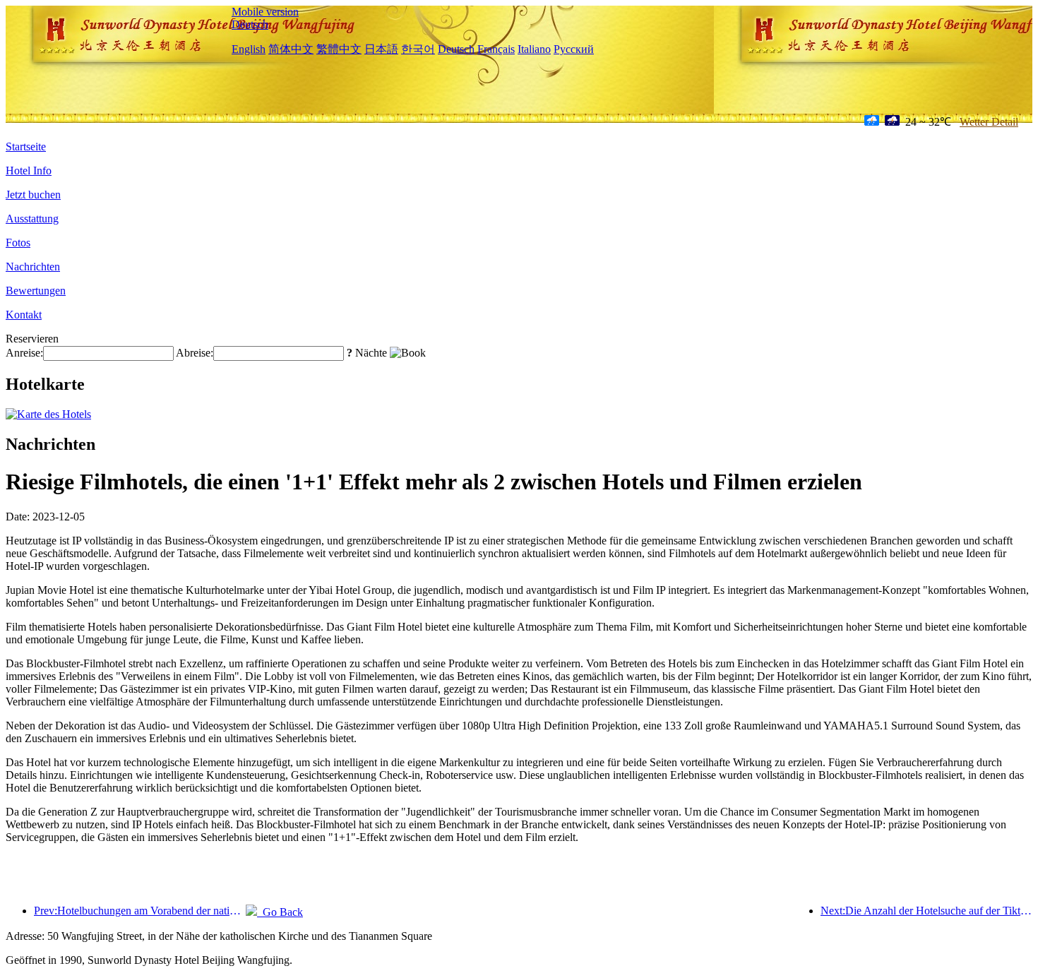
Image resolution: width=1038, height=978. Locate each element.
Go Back (280, 912)
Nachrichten (33, 267)
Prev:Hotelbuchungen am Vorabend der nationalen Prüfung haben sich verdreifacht (140, 911)
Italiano (534, 49)
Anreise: (24, 353)
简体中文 (291, 49)
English (249, 49)
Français (496, 49)
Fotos (18, 243)
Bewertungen (36, 291)
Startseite (26, 147)
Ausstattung (32, 219)
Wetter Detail (989, 122)
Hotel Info (29, 171)
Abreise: (194, 353)
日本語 (381, 49)
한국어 (418, 49)
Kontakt (24, 315)
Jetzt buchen (33, 195)
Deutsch (250, 24)
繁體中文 (339, 49)
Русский (574, 49)
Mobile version (265, 12)
